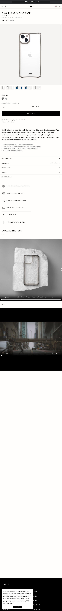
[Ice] (6, 99)
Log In (4, 584)
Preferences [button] (9, 603)
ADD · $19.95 (56, 4)
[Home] (31, 6)
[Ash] (3, 99)
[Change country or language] (56, 6)
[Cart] (59, 6)
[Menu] (2, 6)
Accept (17, 606)
